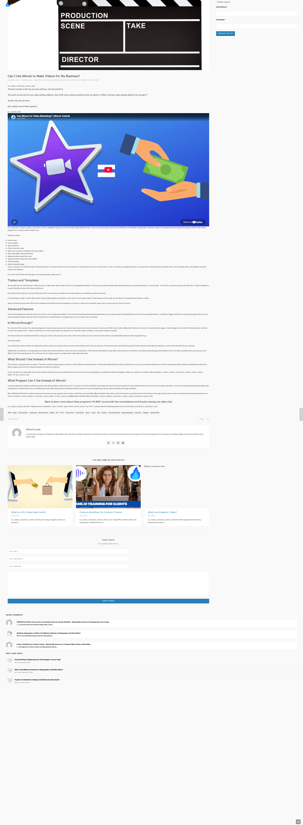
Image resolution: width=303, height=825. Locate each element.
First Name (220, 20)
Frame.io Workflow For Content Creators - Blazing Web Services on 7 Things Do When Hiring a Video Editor (53, 644)
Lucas (30, 80)
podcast (104, 413)
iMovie (88, 413)
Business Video (23, 413)
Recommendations (53, 80)
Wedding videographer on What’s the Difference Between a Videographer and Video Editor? (49, 633)
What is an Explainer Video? (162, 512)
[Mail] (108, 443)
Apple (36, 80)
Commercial (33, 413)
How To (43, 80)
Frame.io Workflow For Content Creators (101, 512)
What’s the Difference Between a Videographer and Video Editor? (39, 670)
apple (15, 413)
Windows (84, 80)
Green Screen (80, 413)
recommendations (127, 413)
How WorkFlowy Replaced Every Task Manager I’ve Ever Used (38, 659)
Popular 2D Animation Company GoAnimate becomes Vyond (37, 680)
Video (78, 80)
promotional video (114, 413)
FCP (57, 413)
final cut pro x (69, 413)
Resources (63, 80)
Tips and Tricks (71, 80)
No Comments (93, 80)
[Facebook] (113, 443)
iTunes (94, 413)
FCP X (62, 413)
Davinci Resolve (43, 413)
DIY (40, 80)
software (145, 413)
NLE (98, 413)
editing (52, 413)
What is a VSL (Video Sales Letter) (28, 512)
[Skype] (118, 443)
